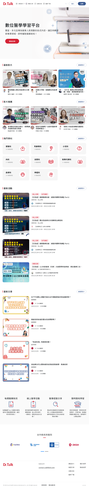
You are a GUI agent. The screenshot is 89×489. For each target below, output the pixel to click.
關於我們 (83, 463)
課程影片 (71, 463)
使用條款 (44, 485)
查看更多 (81, 65)
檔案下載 (48, 4)
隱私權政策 (52, 485)
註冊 (81, 4)
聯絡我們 (83, 467)
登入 (72, 4)
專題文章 (30, 4)
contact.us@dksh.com (47, 467)
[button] (42, 451)
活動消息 (39, 4)
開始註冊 (12, 41)
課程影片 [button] (21, 4)
